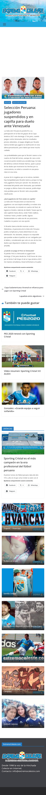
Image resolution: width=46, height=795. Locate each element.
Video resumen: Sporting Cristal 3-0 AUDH (22, 372)
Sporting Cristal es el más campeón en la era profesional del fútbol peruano (20, 464)
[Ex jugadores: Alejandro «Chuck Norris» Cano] (23, 615)
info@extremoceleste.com (26, 771)
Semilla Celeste (10, 593)
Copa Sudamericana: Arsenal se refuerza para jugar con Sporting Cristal (23, 289)
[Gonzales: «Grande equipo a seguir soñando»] (23, 384)
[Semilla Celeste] (23, 582)
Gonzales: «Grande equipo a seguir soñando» (22, 410)
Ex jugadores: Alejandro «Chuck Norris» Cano (23, 626)
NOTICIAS (7, 102)
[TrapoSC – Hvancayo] (23, 517)
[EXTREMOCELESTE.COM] (22, 750)
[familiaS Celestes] (23, 713)
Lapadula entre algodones (30, 296)
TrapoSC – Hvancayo (12, 528)
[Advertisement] (23, 51)
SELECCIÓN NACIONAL (19, 102)
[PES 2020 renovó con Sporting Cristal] (23, 309)
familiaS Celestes (11, 724)
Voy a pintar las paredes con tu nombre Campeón (20, 690)
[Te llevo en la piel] (23, 550)
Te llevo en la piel (11, 561)
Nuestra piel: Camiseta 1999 (15, 659)
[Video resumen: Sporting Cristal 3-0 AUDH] (23, 347)
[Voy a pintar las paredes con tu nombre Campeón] (23, 680)
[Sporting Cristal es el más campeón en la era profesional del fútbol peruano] (23, 443)
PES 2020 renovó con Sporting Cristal (19, 335)
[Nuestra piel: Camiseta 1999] (23, 648)
